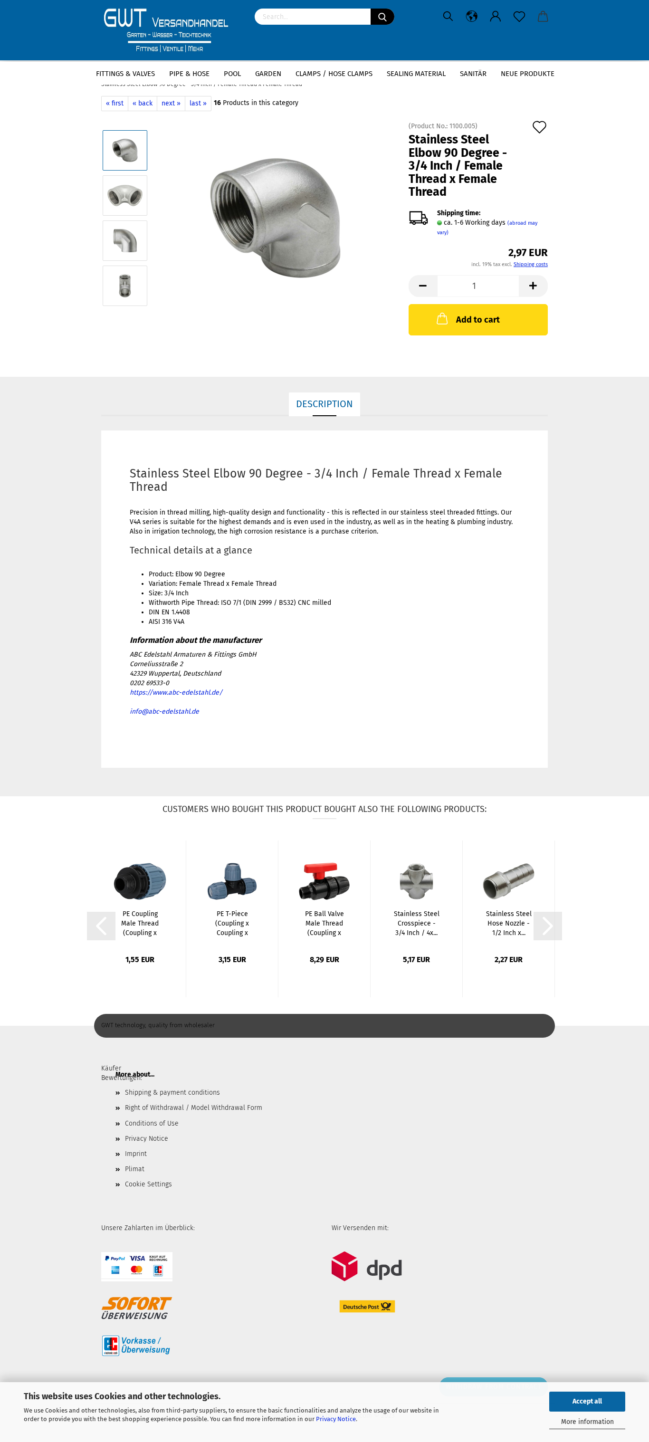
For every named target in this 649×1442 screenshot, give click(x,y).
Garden (268, 73)
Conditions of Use (152, 1123)
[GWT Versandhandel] (170, 31)
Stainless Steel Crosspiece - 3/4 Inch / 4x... (416, 923)
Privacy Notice (336, 1419)
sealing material (416, 73)
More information (587, 1422)
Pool (232, 73)
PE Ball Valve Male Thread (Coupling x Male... (324, 924)
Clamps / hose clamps (334, 73)
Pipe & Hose (189, 73)
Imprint (136, 1154)
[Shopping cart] (543, 16)
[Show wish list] (519, 16)
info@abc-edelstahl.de (164, 711)
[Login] (495, 16)
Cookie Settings (148, 1184)
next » (171, 103)
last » (198, 103)
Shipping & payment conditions (172, 1093)
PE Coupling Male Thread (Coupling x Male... (140, 924)
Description (324, 404)
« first (115, 103)
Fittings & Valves (125, 73)
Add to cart (478, 320)
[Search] (382, 17)
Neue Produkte (527, 73)
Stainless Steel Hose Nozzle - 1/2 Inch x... (509, 923)
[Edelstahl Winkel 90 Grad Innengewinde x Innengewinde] (275, 218)
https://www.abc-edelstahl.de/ (176, 692)
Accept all (587, 1401)
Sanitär (473, 73)
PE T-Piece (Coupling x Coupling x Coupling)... (232, 924)
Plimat (134, 1169)
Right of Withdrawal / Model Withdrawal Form (193, 1108)
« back (143, 103)
